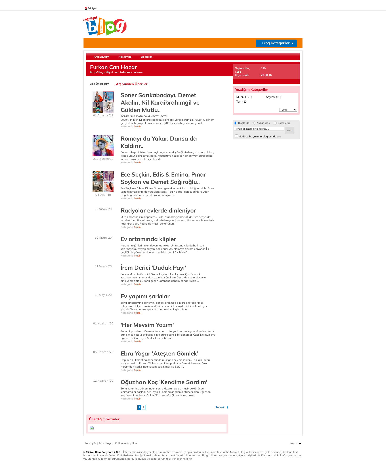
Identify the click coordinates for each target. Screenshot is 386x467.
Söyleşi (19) (273, 97)
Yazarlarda (263, 123)
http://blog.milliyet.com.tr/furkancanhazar (116, 72)
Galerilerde (284, 123)
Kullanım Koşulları (126, 443)
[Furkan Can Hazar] (92, 428)
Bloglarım (147, 56)
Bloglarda (244, 123)
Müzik (137, 126)
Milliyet (92, 8)
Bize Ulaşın (105, 443)
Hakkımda (124, 56)
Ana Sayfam (101, 56)
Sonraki (220, 407)
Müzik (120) (244, 97)
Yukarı (293, 443)
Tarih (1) (242, 101)
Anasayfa (90, 443)
